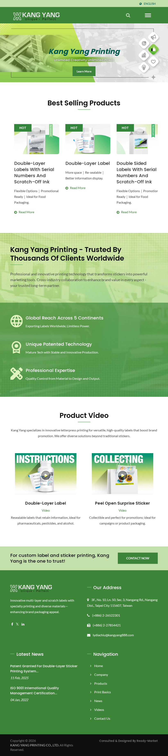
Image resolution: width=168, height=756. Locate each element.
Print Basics (102, 692)
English (150, 3)
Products (100, 683)
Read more (32, 201)
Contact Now (137, 558)
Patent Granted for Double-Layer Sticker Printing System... (43, 669)
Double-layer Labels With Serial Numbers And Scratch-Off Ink (30, 172)
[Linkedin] (23, 624)
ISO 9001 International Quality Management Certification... (34, 691)
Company (101, 674)
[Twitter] (17, 624)
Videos (99, 710)
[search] (128, 15)
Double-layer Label (83, 163)
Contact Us (102, 718)
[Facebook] (12, 624)
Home (98, 666)
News (98, 701)
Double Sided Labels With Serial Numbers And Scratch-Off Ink (133, 172)
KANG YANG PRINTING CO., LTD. (34, 745)
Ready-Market (147, 741)
